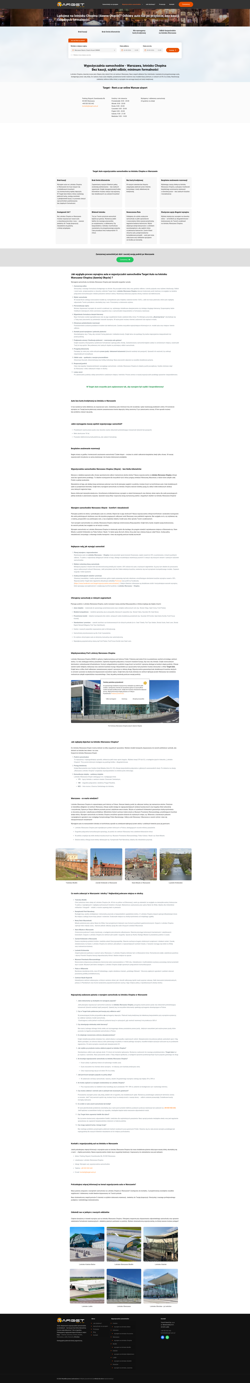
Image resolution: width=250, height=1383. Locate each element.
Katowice (69, 1334)
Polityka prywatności (86, 1378)
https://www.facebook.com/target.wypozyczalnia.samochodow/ (96, 583)
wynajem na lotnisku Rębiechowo (124, 1354)
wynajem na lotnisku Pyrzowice (123, 1333)
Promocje (96, 1329)
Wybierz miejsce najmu (79, 46)
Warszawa (60, 1337)
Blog (94, 1332)
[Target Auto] (70, 4)
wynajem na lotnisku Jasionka (123, 1368)
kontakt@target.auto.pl (90, 106)
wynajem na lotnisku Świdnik (122, 1361)
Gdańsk (63, 1334)
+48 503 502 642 (170, 1108)
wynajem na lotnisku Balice (122, 1327)
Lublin (66, 1337)
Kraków (75, 1334)
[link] (87, 1244)
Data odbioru (124, 46)
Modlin (80, 1334)
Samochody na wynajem (100, 1326)
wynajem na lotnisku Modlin (122, 1347)
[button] (94, 50)
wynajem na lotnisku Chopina (123, 1340)
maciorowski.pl (108, 1378)
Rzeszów (71, 1337)
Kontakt (95, 1335)
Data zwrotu (147, 46)
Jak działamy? (97, 1323)
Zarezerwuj (186, 4)
